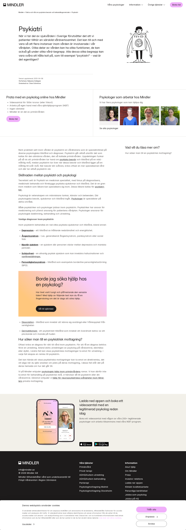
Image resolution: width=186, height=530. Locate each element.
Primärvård (85, 467)
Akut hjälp (130, 467)
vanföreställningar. (31, 256)
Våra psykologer (115, 4)
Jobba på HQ (132, 498)
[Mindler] (13, 4)
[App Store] (85, 444)
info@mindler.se (26, 469)
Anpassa (149, 516)
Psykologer (77, 198)
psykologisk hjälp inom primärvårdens (61, 371)
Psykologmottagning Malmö (93, 487)
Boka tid (176, 4)
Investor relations (134, 479)
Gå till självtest (46, 309)
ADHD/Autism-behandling (92, 479)
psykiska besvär (68, 159)
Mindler (21, 12)
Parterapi (84, 483)
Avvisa (151, 523)
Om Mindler (131, 471)
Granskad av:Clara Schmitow (30, 83)
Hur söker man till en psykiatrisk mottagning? (148, 153)
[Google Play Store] (101, 444)
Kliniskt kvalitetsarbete (136, 487)
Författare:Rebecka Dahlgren (30, 81)
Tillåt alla (151, 509)
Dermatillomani (30, 331)
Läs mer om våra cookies (110, 518)
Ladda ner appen (134, 483)
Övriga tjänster (155, 4)
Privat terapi (85, 471)
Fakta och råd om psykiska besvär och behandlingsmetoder (48, 12)
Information (134, 4)
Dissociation (28, 322)
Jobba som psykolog (135, 494)
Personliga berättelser (136, 491)
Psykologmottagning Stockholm (95, 491)
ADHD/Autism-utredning (91, 475)
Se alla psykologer (108, 128)
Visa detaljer (26, 524)
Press (128, 475)
